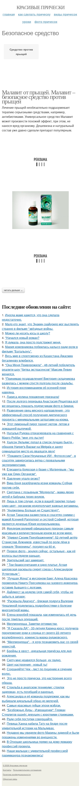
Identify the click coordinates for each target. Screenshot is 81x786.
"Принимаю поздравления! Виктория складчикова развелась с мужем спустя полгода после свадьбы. (38, 380)
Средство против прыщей (21, 51)
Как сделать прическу (34, 14)
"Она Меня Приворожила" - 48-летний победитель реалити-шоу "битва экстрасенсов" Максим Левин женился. (38, 369)
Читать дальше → (13, 290)
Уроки (26, 21)
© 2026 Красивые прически (15, 765)
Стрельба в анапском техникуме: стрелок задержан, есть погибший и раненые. (33, 689)
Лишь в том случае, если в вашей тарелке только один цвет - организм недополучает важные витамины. (40, 503)
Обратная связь (10, 779)
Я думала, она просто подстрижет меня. (33, 342)
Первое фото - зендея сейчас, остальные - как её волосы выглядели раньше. (39, 553)
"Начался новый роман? (22, 338)
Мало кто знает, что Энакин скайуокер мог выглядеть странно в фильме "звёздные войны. (40, 326)
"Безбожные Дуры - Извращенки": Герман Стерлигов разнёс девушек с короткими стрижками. (38, 712)
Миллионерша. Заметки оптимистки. (32, 623)
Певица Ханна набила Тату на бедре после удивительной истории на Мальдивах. (34, 725)
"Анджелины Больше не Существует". (33, 510)
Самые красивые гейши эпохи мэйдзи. (34, 705)
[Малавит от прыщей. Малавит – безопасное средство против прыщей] (40, 210)
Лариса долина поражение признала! (33, 397)
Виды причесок (65, 14)
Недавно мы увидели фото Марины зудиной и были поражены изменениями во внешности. (40, 734)
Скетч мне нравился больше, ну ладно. (34, 660)
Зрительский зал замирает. (25, 560)
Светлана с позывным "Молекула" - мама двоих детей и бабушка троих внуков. (38, 494)
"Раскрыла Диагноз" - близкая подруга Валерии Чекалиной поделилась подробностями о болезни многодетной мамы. (37, 605)
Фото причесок (45, 21)
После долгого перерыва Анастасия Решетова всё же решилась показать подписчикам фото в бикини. (40, 403)
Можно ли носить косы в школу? (27, 333)
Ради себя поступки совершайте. (30, 719)
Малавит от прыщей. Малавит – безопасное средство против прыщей (38, 96)
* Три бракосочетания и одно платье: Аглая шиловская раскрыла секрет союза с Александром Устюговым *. (37, 569)
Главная (9, 14)
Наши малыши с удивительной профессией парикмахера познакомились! (35, 753)
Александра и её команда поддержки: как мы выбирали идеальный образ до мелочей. (36, 698)
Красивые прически (41, 7)
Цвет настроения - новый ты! (27, 664)
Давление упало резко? (23, 478)
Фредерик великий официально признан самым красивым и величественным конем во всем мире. (37, 530)
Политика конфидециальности (17, 774)
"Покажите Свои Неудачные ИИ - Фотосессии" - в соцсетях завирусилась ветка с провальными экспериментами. (39, 460)
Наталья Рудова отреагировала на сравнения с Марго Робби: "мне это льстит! (38, 435)
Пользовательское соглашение (27, 770)
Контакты (7, 770)
